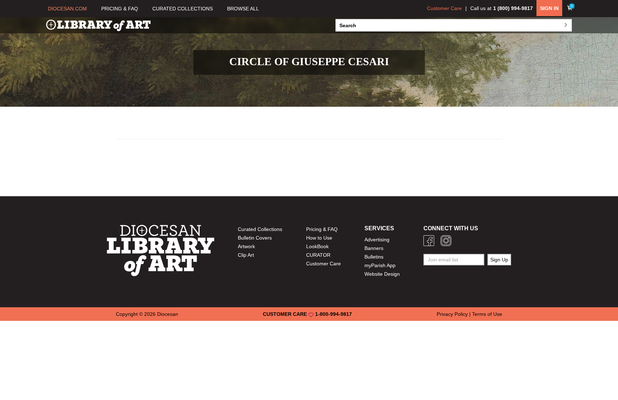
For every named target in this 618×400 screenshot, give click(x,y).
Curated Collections (260, 229)
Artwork (246, 246)
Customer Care (444, 8)
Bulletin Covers (255, 238)
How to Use (319, 238)
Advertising (376, 239)
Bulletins (373, 257)
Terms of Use (487, 314)
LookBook (317, 246)
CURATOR (318, 255)
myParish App (380, 265)
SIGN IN (549, 8)
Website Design (382, 274)
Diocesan (167, 314)
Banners (373, 248)
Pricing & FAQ (322, 229)
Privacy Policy (452, 314)
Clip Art (246, 255)
